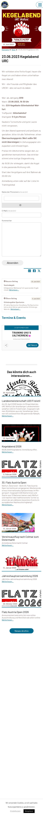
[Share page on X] (39, 271)
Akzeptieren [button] (29, 811)
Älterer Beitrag (11, 298)
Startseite (5, 50)
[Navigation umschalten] (40, 4)
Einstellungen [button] (15, 811)
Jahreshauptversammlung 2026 (20, 575)
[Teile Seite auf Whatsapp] (29, 271)
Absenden (12, 262)
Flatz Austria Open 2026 (15, 611)
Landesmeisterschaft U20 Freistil (21, 400)
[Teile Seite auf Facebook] (34, 271)
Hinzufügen (20, 205)
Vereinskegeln (9, 285)
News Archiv (22, 630)
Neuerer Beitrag (12, 281)
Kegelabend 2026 (11, 446)
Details (32, 345)
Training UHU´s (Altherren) (21, 334)
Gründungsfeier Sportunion (14, 302)
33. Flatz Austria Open (14, 482)
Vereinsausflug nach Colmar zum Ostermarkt (20, 538)
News (14, 50)
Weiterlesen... (15, 309)
